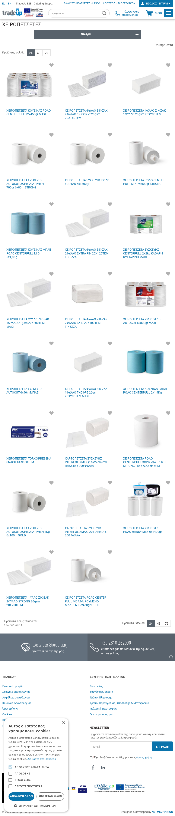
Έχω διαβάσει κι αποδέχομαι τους (123, 757)
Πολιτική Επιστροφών (103, 708)
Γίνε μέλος (96, 686)
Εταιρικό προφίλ (12, 686)
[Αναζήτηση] (105, 13)
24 (30, 53)
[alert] (36, 765)
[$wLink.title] (33, 12)
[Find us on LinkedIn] (103, 767)
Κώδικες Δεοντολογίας (16, 703)
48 (38, 53)
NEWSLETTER (99, 727)
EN (9, 3)
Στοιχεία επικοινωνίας (16, 691)
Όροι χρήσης (10, 708)
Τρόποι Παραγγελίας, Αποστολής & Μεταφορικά (119, 703)
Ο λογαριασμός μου (101, 714)
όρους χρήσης (144, 757)
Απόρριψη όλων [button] (50, 796)
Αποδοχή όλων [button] (21, 796)
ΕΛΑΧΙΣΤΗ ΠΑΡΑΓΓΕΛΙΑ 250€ (82, 3)
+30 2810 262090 (116, 642)
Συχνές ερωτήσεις (101, 691)
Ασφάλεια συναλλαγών (16, 697)
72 (46, 53)
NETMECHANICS (162, 811)
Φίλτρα (86, 34)
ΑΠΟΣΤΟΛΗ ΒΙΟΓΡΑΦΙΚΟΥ (119, 3)
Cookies (7, 714)
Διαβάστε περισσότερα (42, 759)
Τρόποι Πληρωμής (101, 697)
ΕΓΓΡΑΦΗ (162, 746)
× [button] (63, 722)
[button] (36, 805)
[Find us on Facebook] (93, 767)
